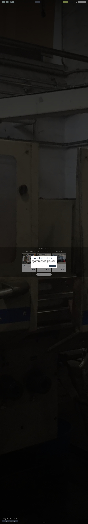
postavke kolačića (44, 266)
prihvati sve (52, 266)
